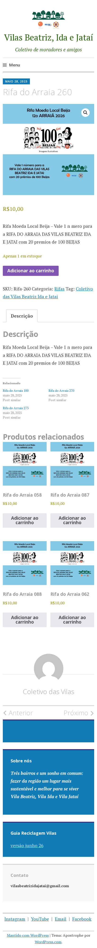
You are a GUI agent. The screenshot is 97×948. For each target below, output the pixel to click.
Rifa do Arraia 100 (15, 390)
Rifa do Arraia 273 (15, 408)
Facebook (81, 919)
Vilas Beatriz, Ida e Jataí (48, 37)
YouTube (40, 919)
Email (60, 919)
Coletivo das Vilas (48, 691)
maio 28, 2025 (16, 81)
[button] (85, 112)
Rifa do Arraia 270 (61, 390)
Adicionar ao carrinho (30, 271)
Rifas (59, 289)
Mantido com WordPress (28, 935)
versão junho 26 (27, 845)
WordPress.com (48, 941)
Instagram (14, 919)
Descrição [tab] (22, 316)
